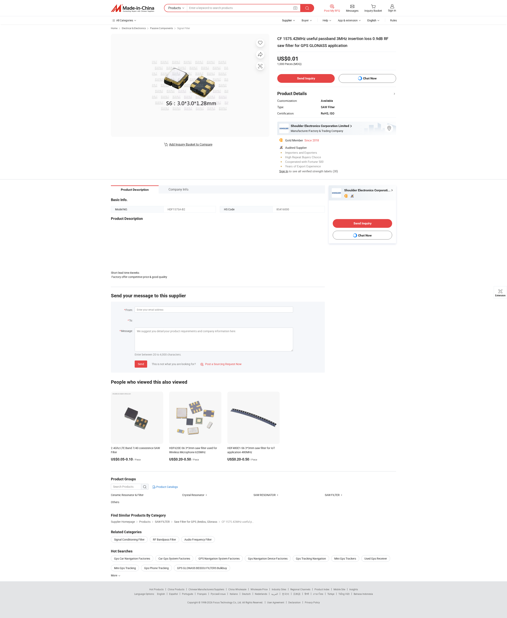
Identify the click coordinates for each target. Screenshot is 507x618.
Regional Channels (300, 589)
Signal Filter (183, 28)
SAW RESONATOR (265, 495)
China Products (176, 589)
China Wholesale (237, 589)
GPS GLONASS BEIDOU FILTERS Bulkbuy (202, 568)
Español (173, 593)
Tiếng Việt (344, 593)
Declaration (294, 602)
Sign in (392, 10)
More (114, 575)
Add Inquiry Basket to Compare (190, 144)
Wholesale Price (259, 589)
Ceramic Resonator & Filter (127, 495)
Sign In (283, 171)
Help (325, 20)
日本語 (296, 593)
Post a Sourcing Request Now (221, 364)
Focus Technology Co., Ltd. (227, 602)
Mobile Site (339, 589)
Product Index (321, 589)
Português (187, 593)
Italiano (234, 593)
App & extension (348, 20)
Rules (393, 20)
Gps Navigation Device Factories (268, 558)
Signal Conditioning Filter (129, 539)
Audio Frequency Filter (198, 539)
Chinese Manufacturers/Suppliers (206, 589)
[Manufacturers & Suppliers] (132, 8)
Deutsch (246, 593)
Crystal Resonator (193, 495)
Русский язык (218, 593)
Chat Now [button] (370, 78)
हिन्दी (307, 593)
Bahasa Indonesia (363, 593)
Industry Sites (279, 589)
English (161, 593)
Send (141, 364)
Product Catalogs (167, 487)
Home (114, 28)
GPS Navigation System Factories (219, 558)
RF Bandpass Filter (164, 539)
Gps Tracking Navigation (311, 558)
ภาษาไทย (318, 593)
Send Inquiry (306, 78)
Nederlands (261, 593)
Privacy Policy (312, 602)
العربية (274, 593)
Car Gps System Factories (174, 558)
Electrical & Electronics (134, 28)
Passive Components (161, 28)
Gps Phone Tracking (156, 568)
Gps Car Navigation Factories (132, 558)
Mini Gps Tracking (125, 568)
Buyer (305, 20)
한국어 (285, 593)
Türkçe (330, 593)
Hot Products (156, 589)
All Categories (124, 20)
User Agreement (275, 602)
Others (115, 502)
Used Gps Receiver (375, 558)
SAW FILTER (332, 495)
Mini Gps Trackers (345, 558)
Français (202, 593)
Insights (353, 589)
